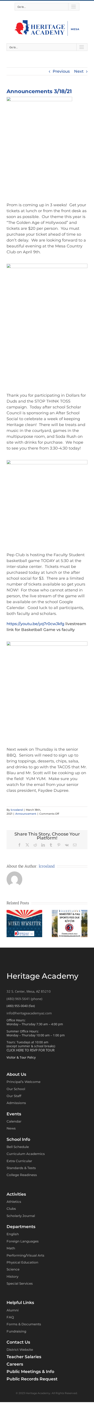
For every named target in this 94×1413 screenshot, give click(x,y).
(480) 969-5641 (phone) (24, 999)
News (11, 1128)
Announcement (25, 813)
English (13, 1234)
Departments (21, 1226)
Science (13, 1269)
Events (14, 1113)
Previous (61, 71)
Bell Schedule (18, 1147)
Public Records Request (32, 1378)
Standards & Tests (21, 1168)
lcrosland (17, 809)
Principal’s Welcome (23, 1082)
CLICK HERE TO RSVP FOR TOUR (30, 1050)
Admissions (16, 1103)
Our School (16, 1089)
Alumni (13, 1310)
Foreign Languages (23, 1241)
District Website (20, 1350)
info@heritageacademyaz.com (29, 1013)
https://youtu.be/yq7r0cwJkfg (35, 623)
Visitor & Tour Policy (21, 1057)
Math (11, 1248)
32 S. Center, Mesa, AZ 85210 (29, 991)
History (12, 1276)
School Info (18, 1139)
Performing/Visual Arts (25, 1255)
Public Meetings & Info (30, 1371)
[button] (10, 923)
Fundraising (16, 1331)
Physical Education (22, 1262)
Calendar (14, 1121)
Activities (16, 1194)
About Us (16, 1074)
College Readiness (22, 1175)
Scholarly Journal (21, 1216)
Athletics (14, 1202)
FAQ (10, 1317)
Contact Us (18, 1342)
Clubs (11, 1209)
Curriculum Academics (26, 1154)
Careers (15, 1364)
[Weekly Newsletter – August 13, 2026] (69, 912)
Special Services (20, 1283)
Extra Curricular (19, 1161)
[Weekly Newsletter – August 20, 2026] (24, 912)
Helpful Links (20, 1302)
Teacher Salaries (24, 1356)
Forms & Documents (24, 1324)
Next (79, 71)
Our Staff (14, 1096)
